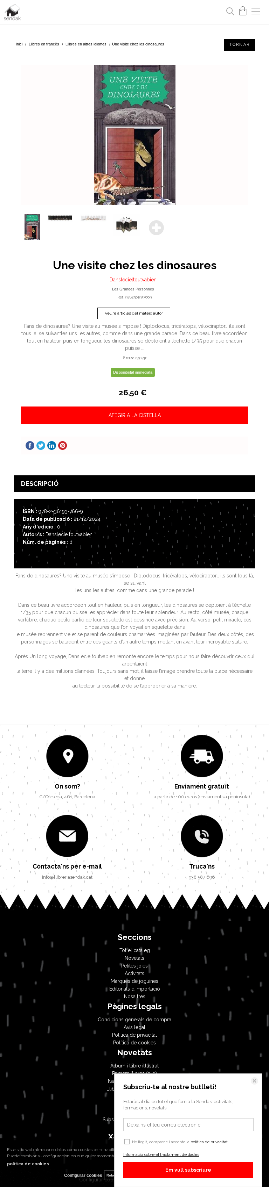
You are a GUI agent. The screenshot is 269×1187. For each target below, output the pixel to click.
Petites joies (134, 966)
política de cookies (28, 1163)
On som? (67, 786)
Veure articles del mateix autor (134, 313)
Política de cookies (134, 1042)
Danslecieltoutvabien (133, 279)
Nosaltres (134, 996)
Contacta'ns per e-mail (67, 866)
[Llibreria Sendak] (12, 13)
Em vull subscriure (188, 1170)
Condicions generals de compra (134, 1019)
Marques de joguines (134, 981)
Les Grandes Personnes (133, 289)
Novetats (134, 958)
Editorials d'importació (134, 989)
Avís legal (134, 1027)
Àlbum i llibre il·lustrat (134, 1066)
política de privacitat (209, 1142)
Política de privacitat (134, 1035)
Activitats (134, 973)
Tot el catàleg (134, 950)
